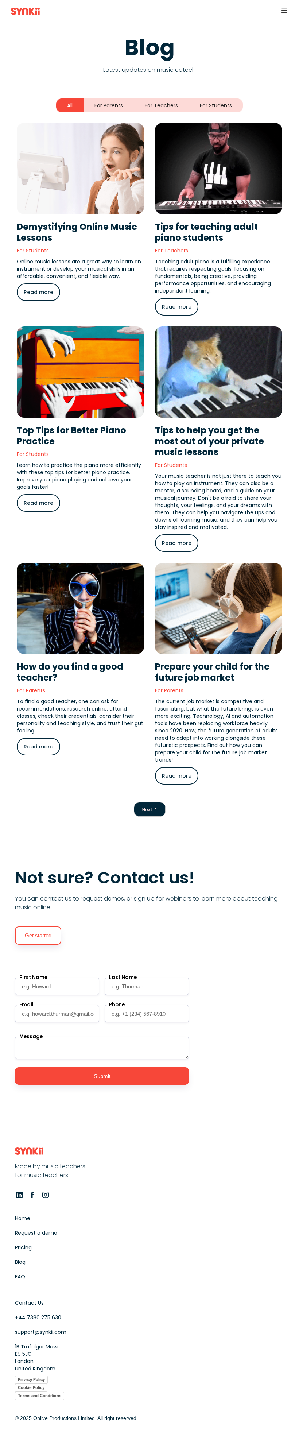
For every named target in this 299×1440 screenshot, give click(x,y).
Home (22, 1218)
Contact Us (29, 1303)
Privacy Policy (31, 1379)
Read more (38, 292)
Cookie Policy (31, 1387)
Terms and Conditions (39, 1395)
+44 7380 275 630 (38, 1317)
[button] (284, 11)
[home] (25, 11)
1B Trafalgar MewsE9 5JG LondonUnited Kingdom (37, 1357)
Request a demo (36, 1232)
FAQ (20, 1276)
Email (26, 1004)
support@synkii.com (40, 1332)
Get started (38, 935)
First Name (33, 977)
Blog (20, 1262)
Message (31, 1036)
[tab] (70, 105)
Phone (117, 1004)
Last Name (123, 977)
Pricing (23, 1247)
